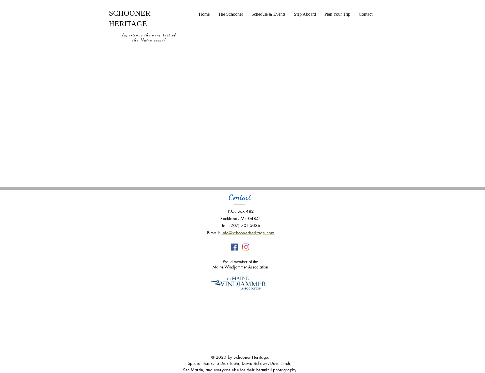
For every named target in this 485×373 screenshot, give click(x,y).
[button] (230, 14)
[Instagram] (245, 247)
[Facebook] (234, 247)
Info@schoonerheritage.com (247, 232)
